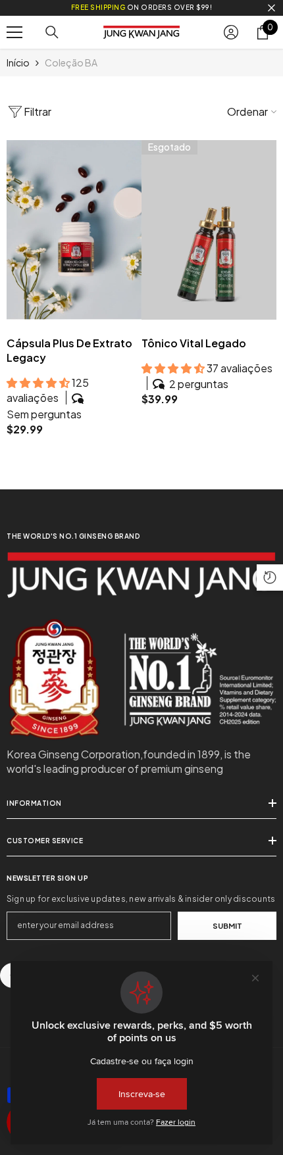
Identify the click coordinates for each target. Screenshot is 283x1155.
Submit (227, 925)
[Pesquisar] (52, 32)
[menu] (14, 32)
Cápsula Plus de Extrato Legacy (69, 350)
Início (18, 62)
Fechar (271, 8)
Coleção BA (71, 62)
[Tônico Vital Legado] (209, 230)
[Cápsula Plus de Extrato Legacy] (74, 230)
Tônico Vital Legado (194, 343)
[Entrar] (231, 32)
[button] (270, 577)
